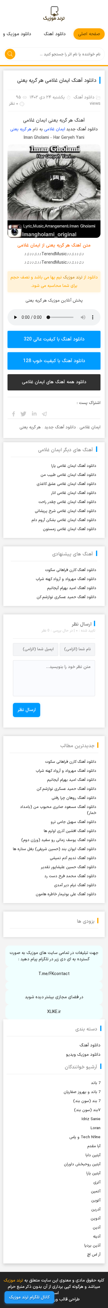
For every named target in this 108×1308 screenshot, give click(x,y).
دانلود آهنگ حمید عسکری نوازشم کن (66, 597)
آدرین (95, 1210)
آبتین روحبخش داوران (82, 1164)
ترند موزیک (54, 14)
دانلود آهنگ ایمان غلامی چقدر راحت (67, 502)
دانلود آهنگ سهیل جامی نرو (73, 822)
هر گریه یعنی (21, 129)
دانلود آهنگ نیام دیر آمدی (75, 885)
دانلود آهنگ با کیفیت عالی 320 (54, 339)
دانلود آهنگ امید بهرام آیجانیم (71, 588)
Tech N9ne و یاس (84, 1137)
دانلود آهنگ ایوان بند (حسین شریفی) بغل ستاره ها (54, 849)
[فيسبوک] (13, 413)
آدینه (96, 1237)
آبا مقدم (93, 1146)
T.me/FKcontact (54, 974)
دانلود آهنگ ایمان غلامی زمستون (69, 529)
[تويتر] (23, 413)
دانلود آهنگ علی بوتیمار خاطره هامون (66, 894)
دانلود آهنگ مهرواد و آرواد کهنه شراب (66, 579)
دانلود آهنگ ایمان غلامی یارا (73, 466)
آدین (96, 1228)
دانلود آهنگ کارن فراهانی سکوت (70, 570)
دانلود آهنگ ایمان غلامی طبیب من (68, 475)
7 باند (95, 1083)
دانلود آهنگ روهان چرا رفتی (74, 798)
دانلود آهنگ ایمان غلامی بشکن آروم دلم (64, 520)
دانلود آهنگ (55, 34)
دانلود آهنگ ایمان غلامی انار (73, 493)
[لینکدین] (34, 413)
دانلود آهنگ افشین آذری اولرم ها (70, 831)
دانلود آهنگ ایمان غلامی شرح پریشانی (65, 511)
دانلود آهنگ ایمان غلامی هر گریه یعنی (56, 81)
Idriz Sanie (91, 1119)
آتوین (95, 1201)
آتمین (95, 1191)
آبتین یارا (93, 1173)
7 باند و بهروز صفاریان (82, 1092)
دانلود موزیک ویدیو (83, 1055)
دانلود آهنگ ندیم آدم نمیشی (73, 858)
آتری (96, 1182)
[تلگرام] (44, 413)
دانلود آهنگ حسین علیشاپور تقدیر (68, 867)
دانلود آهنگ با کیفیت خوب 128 (54, 361)
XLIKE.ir (54, 1012)
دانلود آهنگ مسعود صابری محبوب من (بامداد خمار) (58, 810)
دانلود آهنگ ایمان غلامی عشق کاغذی (66, 484)
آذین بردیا (92, 1246)
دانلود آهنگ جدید (82, 129)
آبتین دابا (93, 1155)
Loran (95, 1128)
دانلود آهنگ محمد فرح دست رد (70, 876)
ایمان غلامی (54, 129)
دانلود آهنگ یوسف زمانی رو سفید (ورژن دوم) (58, 840)
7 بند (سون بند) (86, 1101)
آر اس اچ (93, 1255)
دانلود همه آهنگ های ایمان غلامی (54, 382)
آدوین (95, 1219)
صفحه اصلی (89, 34)
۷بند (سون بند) (87, 1110)
